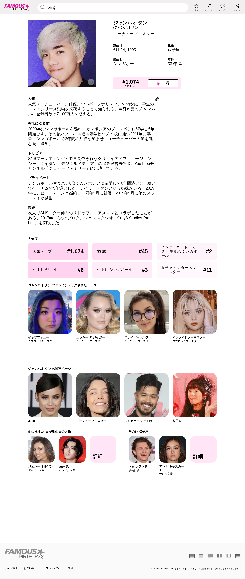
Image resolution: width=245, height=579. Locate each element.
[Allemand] (238, 556)
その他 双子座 (138, 431)
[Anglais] (192, 556)
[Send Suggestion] (157, 99)
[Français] (219, 556)
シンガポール (125, 63)
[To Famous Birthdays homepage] (17, 7)
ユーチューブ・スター (133, 33)
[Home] (62, 553)
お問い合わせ (32, 568)
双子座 (174, 49)
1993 (131, 49)
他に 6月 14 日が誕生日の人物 (49, 431)
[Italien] (229, 556)
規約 (71, 568)
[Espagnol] (201, 556)
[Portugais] (210, 556)
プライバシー (54, 568)
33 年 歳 (175, 63)
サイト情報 (11, 568)
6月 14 (119, 49)
